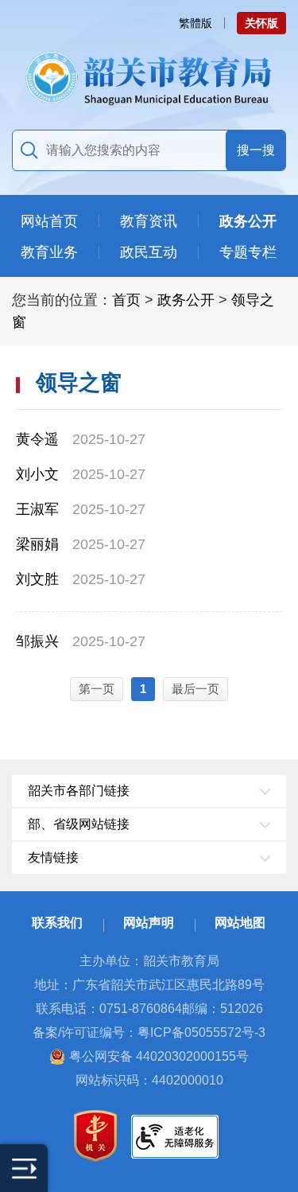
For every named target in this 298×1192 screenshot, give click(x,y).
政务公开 (186, 300)
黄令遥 (37, 439)
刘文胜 (37, 579)
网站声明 (148, 922)
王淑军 (37, 509)
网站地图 (240, 922)
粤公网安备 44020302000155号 (159, 1056)
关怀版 (261, 23)
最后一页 (195, 688)
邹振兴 (37, 641)
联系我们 (57, 922)
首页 (126, 300)
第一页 (96, 688)
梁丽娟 (37, 544)
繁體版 (195, 23)
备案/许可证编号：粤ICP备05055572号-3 (149, 1032)
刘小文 (37, 474)
